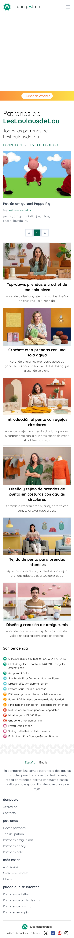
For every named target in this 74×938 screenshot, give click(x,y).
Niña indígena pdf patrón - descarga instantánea (38, 704)
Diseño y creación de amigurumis (37, 624)
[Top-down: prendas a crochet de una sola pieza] (37, 261)
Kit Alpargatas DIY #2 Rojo (24, 715)
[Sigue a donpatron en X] (46, 933)
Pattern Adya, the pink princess (27, 689)
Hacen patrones (14, 828)
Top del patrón (13, 834)
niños (45, 216)
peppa (7, 216)
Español (30, 762)
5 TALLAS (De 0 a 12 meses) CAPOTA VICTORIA (37, 658)
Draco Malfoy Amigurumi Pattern (28, 683)
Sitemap (36, 933)
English (44, 762)
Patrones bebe (13, 852)
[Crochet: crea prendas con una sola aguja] (37, 326)
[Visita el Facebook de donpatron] (53, 933)
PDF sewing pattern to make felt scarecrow (34, 694)
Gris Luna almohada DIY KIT (25, 720)
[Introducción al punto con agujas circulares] (37, 396)
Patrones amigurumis (18, 840)
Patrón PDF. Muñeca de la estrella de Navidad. (36, 699)
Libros (7, 879)
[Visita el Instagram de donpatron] (66, 933)
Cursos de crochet (37, 96)
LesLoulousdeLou (19, 210)
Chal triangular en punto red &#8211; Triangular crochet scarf (36, 666)
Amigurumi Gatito (19, 673)
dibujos (35, 216)
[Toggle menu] (68, 7)
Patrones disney (14, 846)
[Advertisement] (37, 52)
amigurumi (21, 216)
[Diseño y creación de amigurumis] (37, 601)
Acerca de (10, 807)
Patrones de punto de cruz (21, 900)
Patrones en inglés (16, 912)
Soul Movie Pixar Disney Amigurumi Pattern (34, 678)
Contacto (9, 813)
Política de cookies (17, 933)
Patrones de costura (17, 906)
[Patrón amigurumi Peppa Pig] (37, 174)
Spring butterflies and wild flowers (29, 731)
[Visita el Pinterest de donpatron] (59, 933)
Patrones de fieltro (16, 894)
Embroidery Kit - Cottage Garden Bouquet (33, 736)
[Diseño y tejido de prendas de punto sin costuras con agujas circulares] (37, 466)
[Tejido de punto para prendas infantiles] (37, 536)
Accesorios (10, 867)
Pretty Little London (20, 726)
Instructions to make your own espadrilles (33, 710)
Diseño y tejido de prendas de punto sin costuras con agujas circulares (37, 494)
